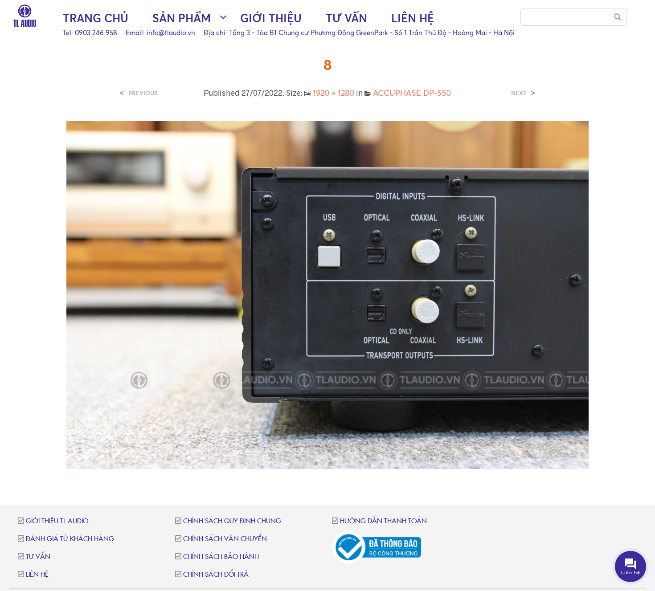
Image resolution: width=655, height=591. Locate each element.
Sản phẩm (181, 18)
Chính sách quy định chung (232, 521)
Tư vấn (346, 18)
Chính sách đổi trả (216, 575)
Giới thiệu (271, 18)
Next (519, 93)
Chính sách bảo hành (221, 557)
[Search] (617, 16)
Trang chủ (95, 18)
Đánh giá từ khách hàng (70, 539)
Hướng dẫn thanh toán (383, 521)
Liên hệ (412, 18)
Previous (143, 93)
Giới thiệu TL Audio (57, 521)
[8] (327, 294)
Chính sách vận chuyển (225, 539)
